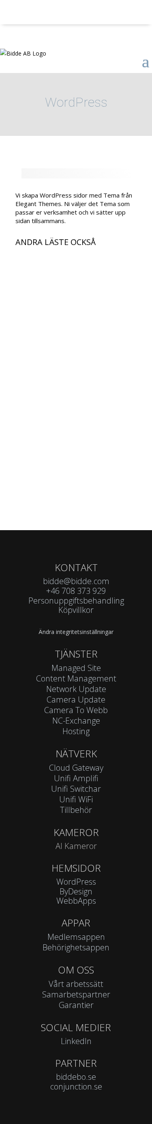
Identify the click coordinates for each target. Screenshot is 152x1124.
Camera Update (48, 282)
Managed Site (76, 667)
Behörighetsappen (76, 947)
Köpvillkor (76, 609)
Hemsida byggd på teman (63, 452)
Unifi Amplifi (76, 778)
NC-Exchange (76, 720)
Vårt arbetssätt (76, 983)
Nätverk (76, 753)
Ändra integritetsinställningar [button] (76, 632)
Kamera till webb (50, 367)
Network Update (76, 688)
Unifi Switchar (76, 788)
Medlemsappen (76, 936)
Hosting (76, 731)
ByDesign (76, 891)
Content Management (76, 678)
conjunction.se (76, 1086)
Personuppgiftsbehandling (76, 600)
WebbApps (76, 900)
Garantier (76, 1004)
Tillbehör (76, 809)
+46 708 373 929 (76, 590)
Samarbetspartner (76, 994)
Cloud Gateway (76, 767)
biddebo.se (76, 1076)
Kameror (76, 832)
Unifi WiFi (76, 799)
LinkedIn (76, 1041)
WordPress (76, 881)
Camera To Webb (76, 710)
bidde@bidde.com (76, 581)
